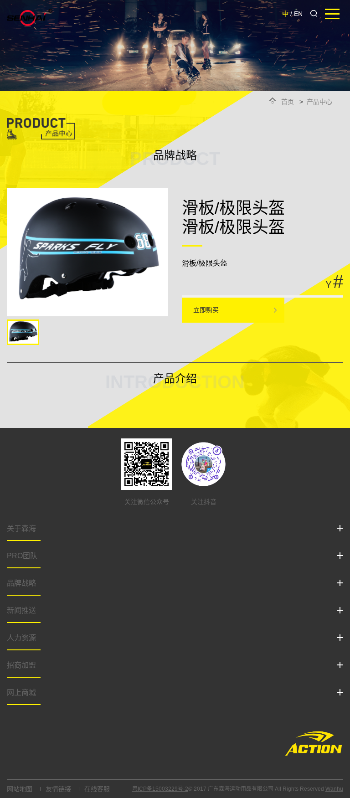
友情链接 (58, 789)
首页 (287, 101)
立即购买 (206, 310)
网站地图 (19, 789)
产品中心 (319, 101)
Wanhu (334, 789)
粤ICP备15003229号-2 (160, 789)
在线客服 (97, 789)
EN (298, 13)
